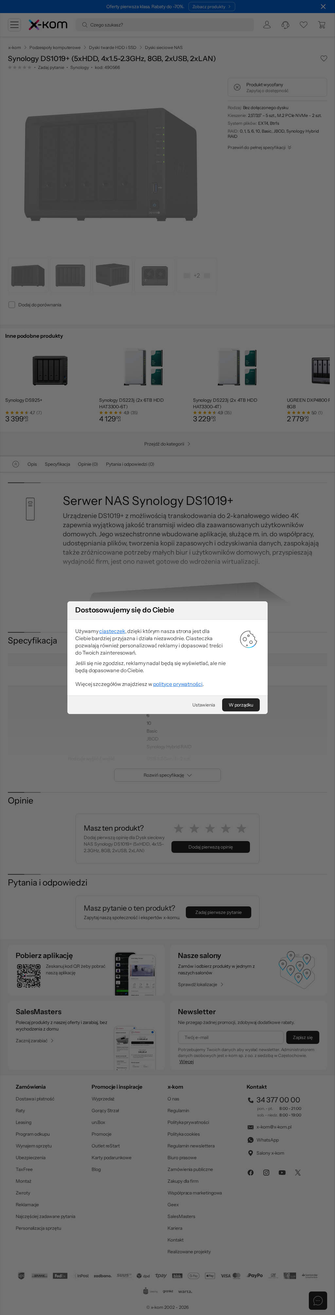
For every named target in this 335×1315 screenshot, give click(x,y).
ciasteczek (112, 631)
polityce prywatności (178, 684)
